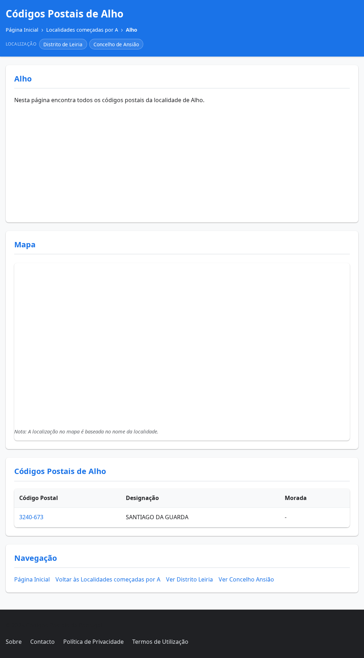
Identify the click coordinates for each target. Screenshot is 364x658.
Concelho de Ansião (116, 44)
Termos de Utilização (160, 642)
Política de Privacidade (93, 642)
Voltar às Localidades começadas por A (107, 579)
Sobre (14, 642)
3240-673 (31, 517)
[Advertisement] (182, 160)
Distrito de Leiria (62, 44)
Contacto (42, 642)
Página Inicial (32, 579)
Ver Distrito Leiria (189, 579)
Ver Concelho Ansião (246, 579)
